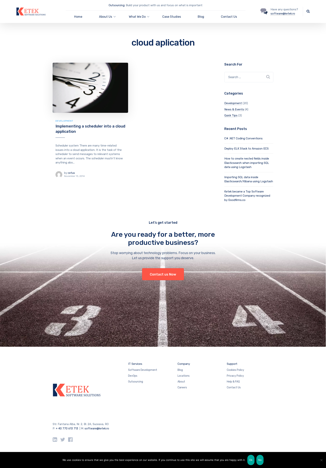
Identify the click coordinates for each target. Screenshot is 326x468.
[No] (321, 460)
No (260, 459)
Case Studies (171, 16)
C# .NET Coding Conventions (243, 138)
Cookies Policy (235, 370)
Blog (201, 16)
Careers (182, 387)
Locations (184, 375)
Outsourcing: (117, 5)
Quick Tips (231, 115)
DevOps (132, 375)
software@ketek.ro (283, 13)
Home (78, 16)
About (181, 381)
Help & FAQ (233, 381)
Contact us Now (163, 274)
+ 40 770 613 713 (67, 428)
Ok (251, 459)
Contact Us (229, 16)
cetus (71, 173)
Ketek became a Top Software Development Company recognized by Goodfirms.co (247, 196)
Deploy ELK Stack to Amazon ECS (246, 148)
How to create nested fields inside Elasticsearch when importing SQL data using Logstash (246, 163)
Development (64, 121)
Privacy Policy (235, 375)
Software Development (142, 370)
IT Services (135, 364)
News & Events (234, 109)
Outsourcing (135, 381)
